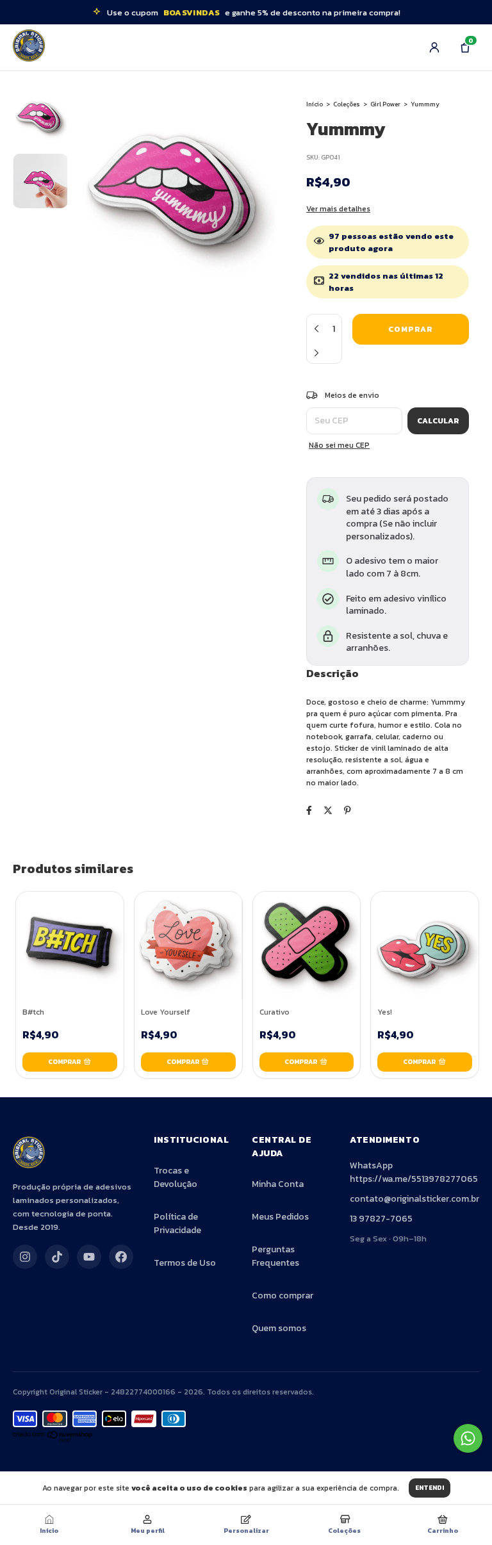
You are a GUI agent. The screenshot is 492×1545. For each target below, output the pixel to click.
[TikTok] (57, 1257)
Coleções (346, 104)
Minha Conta (278, 1184)
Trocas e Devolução (175, 1177)
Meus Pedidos (280, 1216)
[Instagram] (25, 1257)
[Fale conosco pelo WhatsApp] (468, 1438)
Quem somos (279, 1328)
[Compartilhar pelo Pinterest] (347, 810)
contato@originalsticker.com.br (414, 1199)
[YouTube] (89, 1257)
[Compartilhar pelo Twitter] (328, 810)
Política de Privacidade (177, 1223)
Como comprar (282, 1295)
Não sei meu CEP (339, 445)
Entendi (429, 1487)
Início (314, 104)
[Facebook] (121, 1257)
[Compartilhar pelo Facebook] (309, 810)
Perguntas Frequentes (275, 1256)
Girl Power (385, 104)
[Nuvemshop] (53, 1440)
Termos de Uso (185, 1263)
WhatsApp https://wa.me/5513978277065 (414, 1172)
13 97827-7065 (381, 1218)
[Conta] (434, 47)
